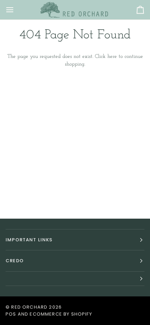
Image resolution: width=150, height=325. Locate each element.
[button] (75, 279)
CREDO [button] (15, 260)
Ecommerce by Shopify (61, 314)
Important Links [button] (29, 239)
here (112, 56)
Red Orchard (29, 307)
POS (11, 314)
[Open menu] (16, 10)
